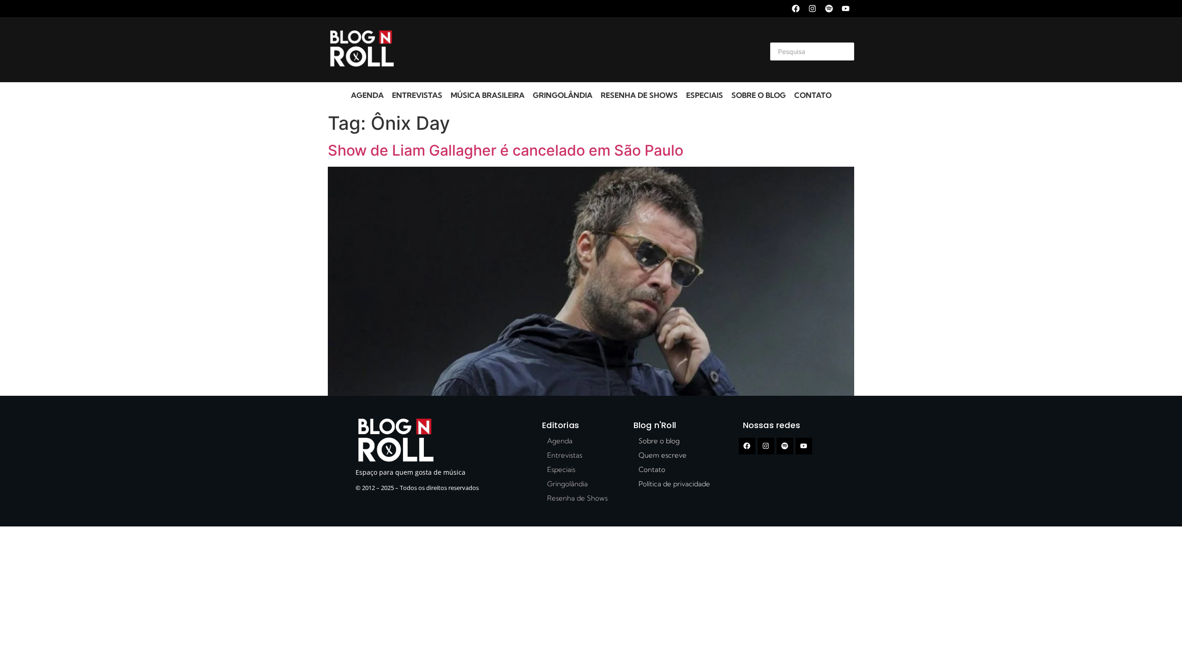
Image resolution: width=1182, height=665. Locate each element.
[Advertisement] (580, 50)
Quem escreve (663, 455)
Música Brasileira (488, 95)
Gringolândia (562, 95)
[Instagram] (812, 8)
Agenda (367, 95)
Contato (813, 95)
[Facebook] (796, 8)
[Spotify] (829, 8)
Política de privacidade (674, 483)
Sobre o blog (758, 95)
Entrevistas (417, 95)
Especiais (704, 95)
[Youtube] (846, 8)
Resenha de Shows (639, 95)
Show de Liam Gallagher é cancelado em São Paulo (505, 150)
